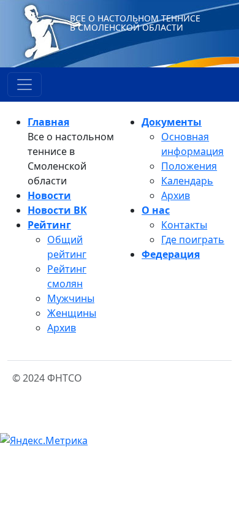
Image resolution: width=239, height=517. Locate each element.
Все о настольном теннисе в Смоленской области (135, 22)
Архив (61, 327)
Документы (172, 122)
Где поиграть (192, 239)
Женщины (71, 313)
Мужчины (70, 298)
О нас (156, 210)
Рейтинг (49, 225)
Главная (48, 122)
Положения (189, 166)
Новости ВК (57, 210)
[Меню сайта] (24, 84)
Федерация (171, 254)
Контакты (184, 225)
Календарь (187, 180)
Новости (49, 195)
